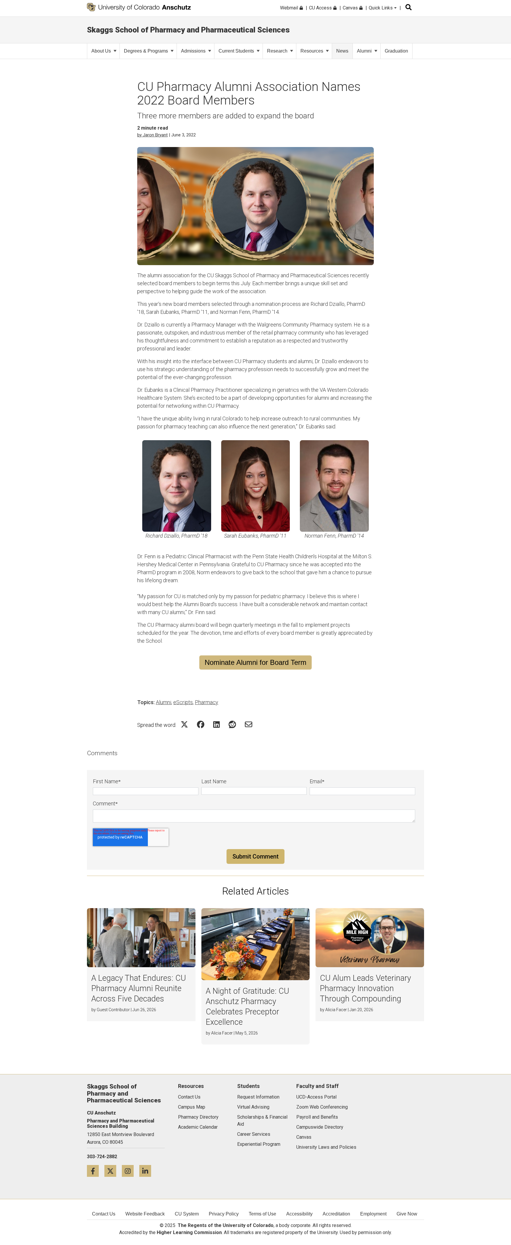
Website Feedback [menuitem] (145, 1213)
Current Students (236, 50)
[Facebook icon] (95, 1171)
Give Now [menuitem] (407, 1213)
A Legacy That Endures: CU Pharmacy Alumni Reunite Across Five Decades (138, 988)
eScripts (183, 702)
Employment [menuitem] (373, 1213)
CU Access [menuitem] (321, 8)
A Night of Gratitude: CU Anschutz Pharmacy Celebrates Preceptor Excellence (247, 1006)
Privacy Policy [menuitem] (224, 1213)
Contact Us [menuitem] (103, 1213)
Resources (311, 50)
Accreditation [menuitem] (336, 1213)
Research (277, 50)
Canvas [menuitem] (351, 8)
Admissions (193, 50)
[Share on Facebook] (201, 724)
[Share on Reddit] (232, 724)
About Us (101, 50)
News (342, 50)
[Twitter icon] (113, 1171)
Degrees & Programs (146, 50)
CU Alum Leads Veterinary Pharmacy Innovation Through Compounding (365, 988)
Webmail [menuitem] (289, 8)
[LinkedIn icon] (147, 1171)
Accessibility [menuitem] (299, 1213)
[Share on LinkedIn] (216, 724)
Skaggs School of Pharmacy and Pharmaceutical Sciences (188, 29)
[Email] (248, 724)
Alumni (364, 50)
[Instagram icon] (130, 1171)
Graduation (396, 50)
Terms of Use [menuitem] (262, 1213)
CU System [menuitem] (187, 1213)
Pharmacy (206, 702)
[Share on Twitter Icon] (184, 724)
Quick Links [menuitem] (381, 8)
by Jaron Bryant (152, 135)
